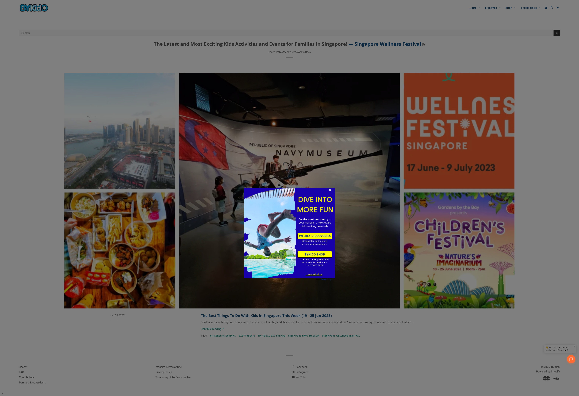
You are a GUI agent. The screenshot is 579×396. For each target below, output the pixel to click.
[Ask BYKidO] (571, 359)
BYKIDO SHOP (315, 254)
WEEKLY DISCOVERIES (315, 236)
